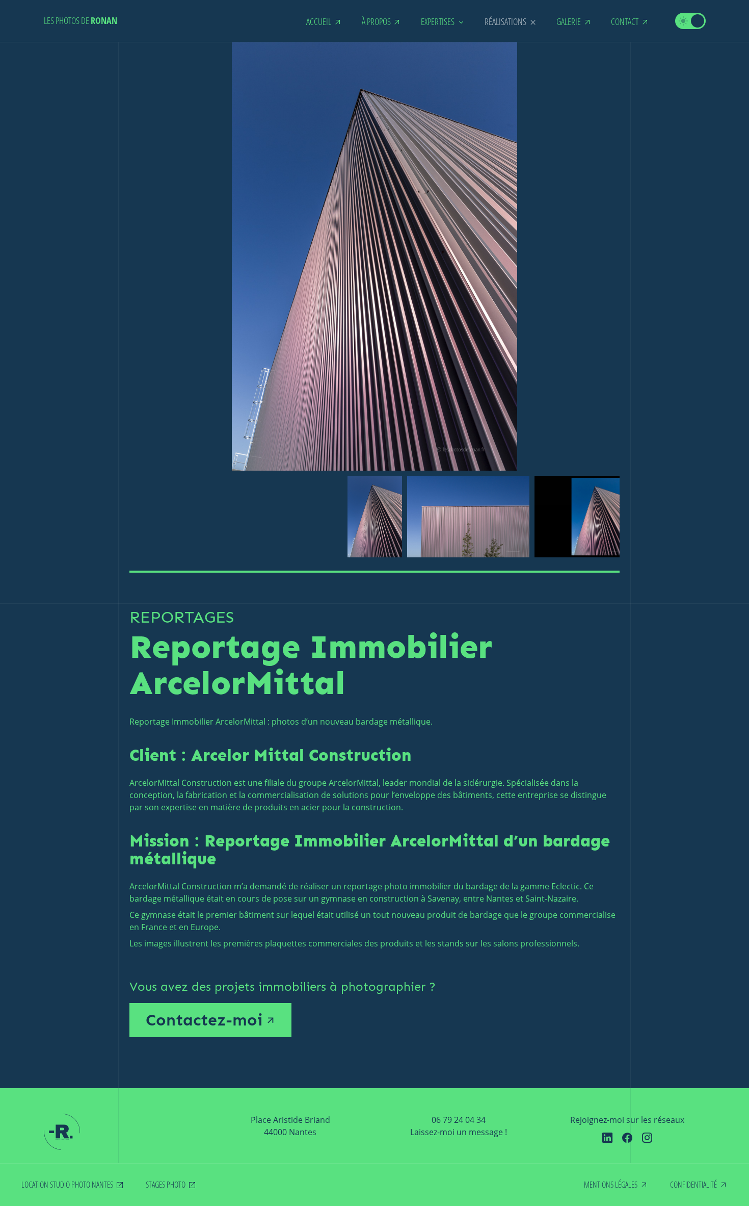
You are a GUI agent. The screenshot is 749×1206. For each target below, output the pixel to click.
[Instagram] (647, 1137)
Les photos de (80, 20)
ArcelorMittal (154, 886)
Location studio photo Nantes (67, 1184)
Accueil (318, 21)
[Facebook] (627, 1137)
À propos (376, 21)
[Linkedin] (607, 1137)
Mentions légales (610, 1184)
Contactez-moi (204, 1020)
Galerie (568, 21)
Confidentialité (693, 1184)
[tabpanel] (375, 516)
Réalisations (505, 21)
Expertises (437, 21)
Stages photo (165, 1184)
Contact (624, 21)
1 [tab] (374, 572)
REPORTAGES (181, 617)
